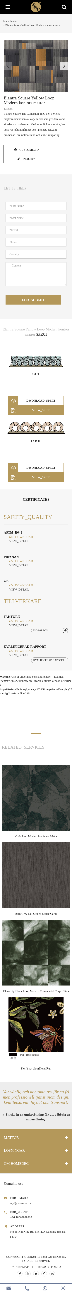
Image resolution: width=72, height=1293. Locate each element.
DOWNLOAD (23, 537)
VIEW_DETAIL (19, 541)
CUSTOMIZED (29, 149)
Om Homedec (16, 1163)
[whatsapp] (45, 1288)
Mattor (13, 21)
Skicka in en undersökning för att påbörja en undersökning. (37, 1117)
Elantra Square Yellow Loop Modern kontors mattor (32, 25)
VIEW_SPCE (41, 410)
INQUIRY (28, 158)
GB (6, 581)
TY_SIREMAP (19, 1266)
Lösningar (14, 1150)
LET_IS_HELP (15, 188)
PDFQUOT (12, 557)
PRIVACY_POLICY (49, 1266)
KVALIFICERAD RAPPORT (25, 646)
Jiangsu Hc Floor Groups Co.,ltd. (46, 1256)
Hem (4, 21)
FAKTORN (12, 616)
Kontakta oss (13, 1183)
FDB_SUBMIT (33, 300)
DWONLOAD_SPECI (40, 400)
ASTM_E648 (13, 532)
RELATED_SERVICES (23, 747)
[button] (64, 66)
